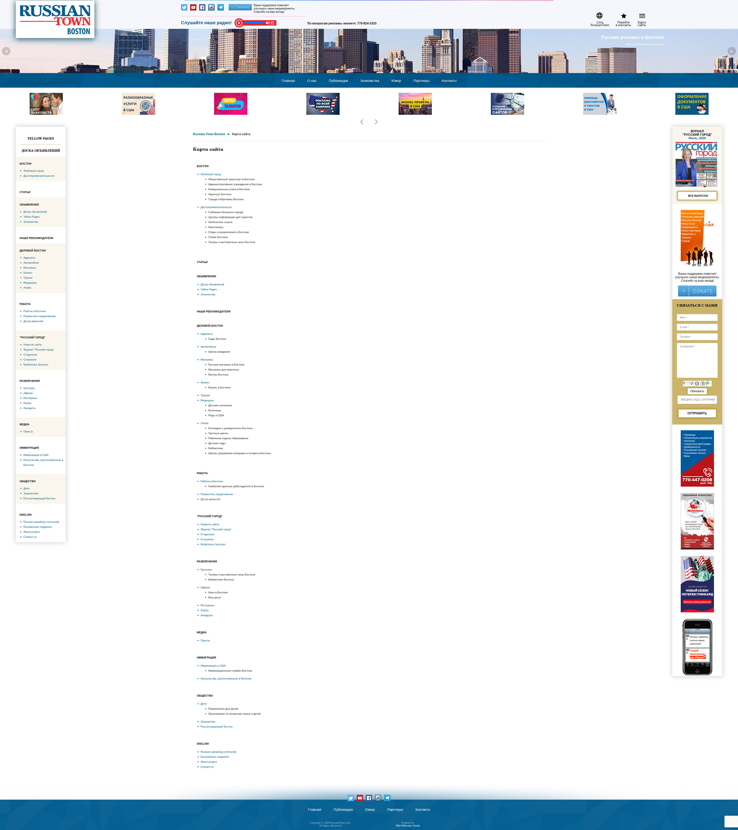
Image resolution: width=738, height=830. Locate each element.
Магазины (29, 267)
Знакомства (369, 81)
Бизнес (27, 272)
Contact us (30, 536)
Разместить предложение (39, 316)
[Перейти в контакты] (621, 14)
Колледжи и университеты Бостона (230, 428)
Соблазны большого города (225, 212)
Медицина (30, 282)
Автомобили (31, 262)
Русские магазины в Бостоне (226, 364)
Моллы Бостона (218, 374)
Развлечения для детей (223, 708)
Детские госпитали (220, 405)
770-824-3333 (366, 23)
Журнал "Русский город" (38, 349)
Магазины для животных (223, 369)
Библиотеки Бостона (221, 579)
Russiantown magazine (37, 526)
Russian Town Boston (209, 134)
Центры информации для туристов (230, 217)
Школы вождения (219, 351)
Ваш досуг (214, 597)
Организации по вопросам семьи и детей (234, 713)
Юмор (396, 81)
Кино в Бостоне (218, 592)
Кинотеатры (215, 227)
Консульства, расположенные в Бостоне (226, 678)
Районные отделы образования (228, 438)
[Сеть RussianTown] (597, 14)
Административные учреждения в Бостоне (235, 184)
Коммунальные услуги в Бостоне (229, 189)
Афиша (28, 393)
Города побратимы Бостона (226, 199)
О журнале (30, 354)
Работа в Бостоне (34, 311)
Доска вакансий (33, 321)
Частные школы (218, 433)
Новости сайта (32, 344)
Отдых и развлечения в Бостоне (228, 232)
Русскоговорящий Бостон (39, 498)
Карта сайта (241, 134)
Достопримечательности (38, 175)
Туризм (27, 277)
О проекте (29, 359)
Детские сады (216, 443)
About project (31, 531)
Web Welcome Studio (408, 825)
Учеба (27, 287)
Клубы (27, 403)
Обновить (697, 391)
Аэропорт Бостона (219, 194)
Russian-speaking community (41, 521)
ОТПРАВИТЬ (697, 413)
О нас (312, 81)
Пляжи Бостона (218, 237)
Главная (288, 81)
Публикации (338, 81)
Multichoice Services (35, 364)
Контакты (449, 81)
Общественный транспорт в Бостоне (231, 179)
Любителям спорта (220, 222)
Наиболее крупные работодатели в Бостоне (236, 486)
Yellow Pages (40, 138)
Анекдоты (29, 408)
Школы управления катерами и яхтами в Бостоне (239, 453)
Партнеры (421, 81)
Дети (26, 488)
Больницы (214, 410)
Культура (29, 388)
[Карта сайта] (639, 14)
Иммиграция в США (35, 454)
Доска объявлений (41, 150)
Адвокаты (29, 257)
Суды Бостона (217, 338)
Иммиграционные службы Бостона (230, 670)
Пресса (28, 431)
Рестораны (30, 398)
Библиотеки (215, 448)
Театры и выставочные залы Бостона (231, 242)
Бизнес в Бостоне (219, 387)
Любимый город (33, 170)
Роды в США (216, 415)
